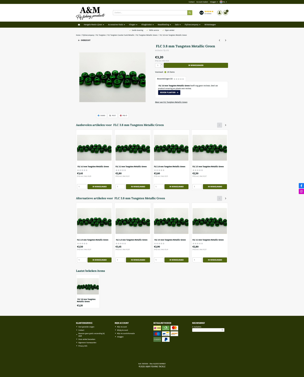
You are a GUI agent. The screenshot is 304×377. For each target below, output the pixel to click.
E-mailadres (208, 327)
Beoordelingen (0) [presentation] (165, 79)
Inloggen (213, 2)
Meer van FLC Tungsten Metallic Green (171, 102)
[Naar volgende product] (225, 40)
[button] (223, 2)
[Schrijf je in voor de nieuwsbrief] (222, 330)
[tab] (170, 78)
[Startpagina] (79, 25)
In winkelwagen (195, 65)
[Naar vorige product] (219, 40)
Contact (192, 2)
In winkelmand (100, 186)
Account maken (202, 2)
